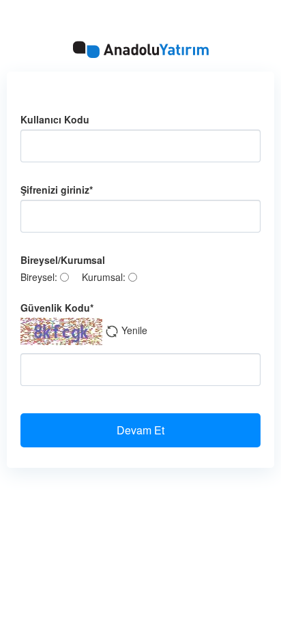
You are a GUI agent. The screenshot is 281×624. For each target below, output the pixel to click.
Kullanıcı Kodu (54, 119)
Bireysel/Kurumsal (62, 260)
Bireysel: (40, 277)
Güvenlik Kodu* (56, 307)
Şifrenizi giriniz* (56, 189)
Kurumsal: (105, 277)
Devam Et (140, 430)
